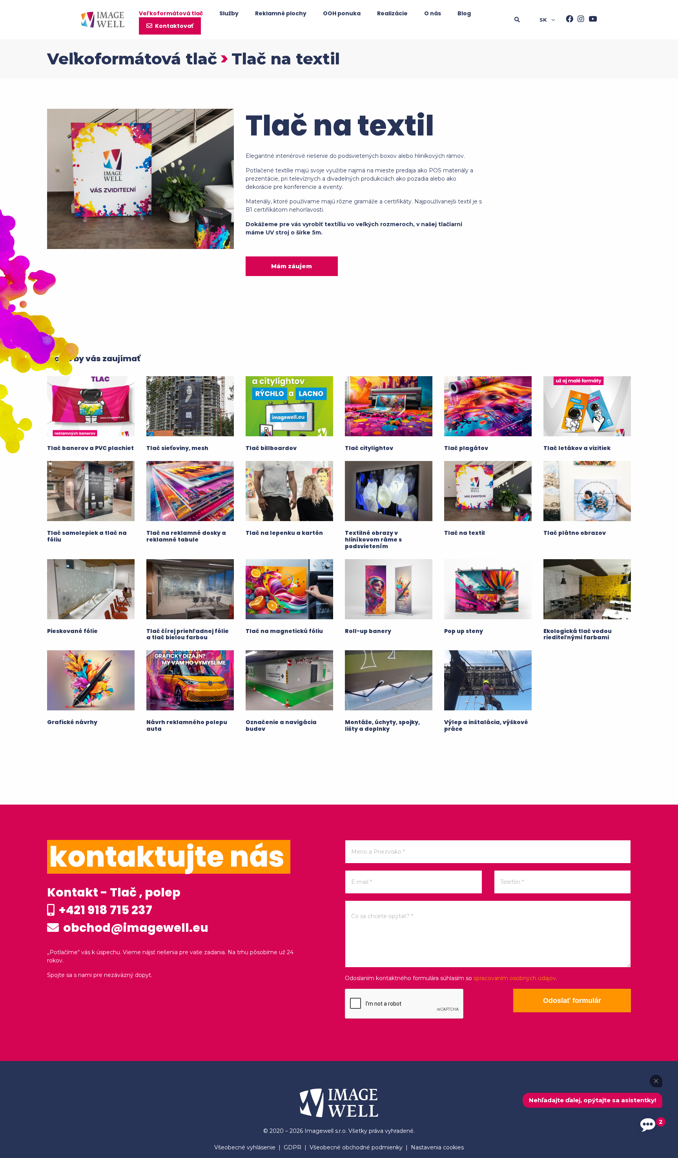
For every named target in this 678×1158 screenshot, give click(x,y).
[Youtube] (590, 19)
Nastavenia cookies (437, 1147)
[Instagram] (578, 19)
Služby (229, 13)
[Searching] (526, 19)
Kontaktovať (174, 26)
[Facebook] (567, 19)
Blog (464, 13)
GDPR (292, 1147)
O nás (432, 13)
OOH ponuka (342, 13)
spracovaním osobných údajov (515, 978)
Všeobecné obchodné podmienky (356, 1147)
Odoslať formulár (572, 1000)
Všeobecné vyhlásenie (244, 1147)
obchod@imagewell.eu (134, 927)
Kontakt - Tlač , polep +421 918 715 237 (113, 901)
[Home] (102, 19)
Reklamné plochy (280, 13)
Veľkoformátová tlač (171, 13)
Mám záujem (291, 266)
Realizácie (392, 13)
